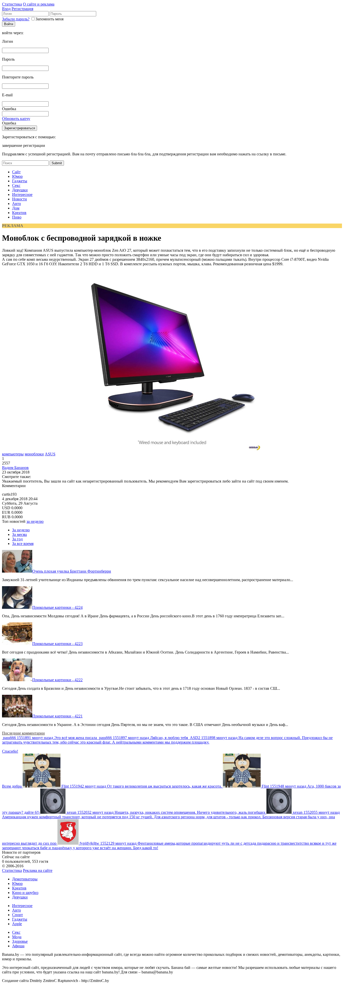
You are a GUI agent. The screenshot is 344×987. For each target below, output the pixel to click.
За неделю (21, 530)
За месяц (19, 534)
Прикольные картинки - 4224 (57, 607)
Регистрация (22, 9)
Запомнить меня (49, 19)
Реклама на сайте (37, 870)
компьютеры (13, 454)
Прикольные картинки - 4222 (57, 680)
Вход (6, 9)
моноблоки (34, 454)
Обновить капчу (16, 118)
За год (17, 539)
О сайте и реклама (38, 4)
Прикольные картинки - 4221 (57, 716)
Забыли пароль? (15, 19)
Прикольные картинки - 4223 (57, 643)
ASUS (50, 454)
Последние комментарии (23, 733)
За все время (22, 543)
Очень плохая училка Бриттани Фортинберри (71, 571)
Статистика (12, 4)
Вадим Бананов (15, 467)
